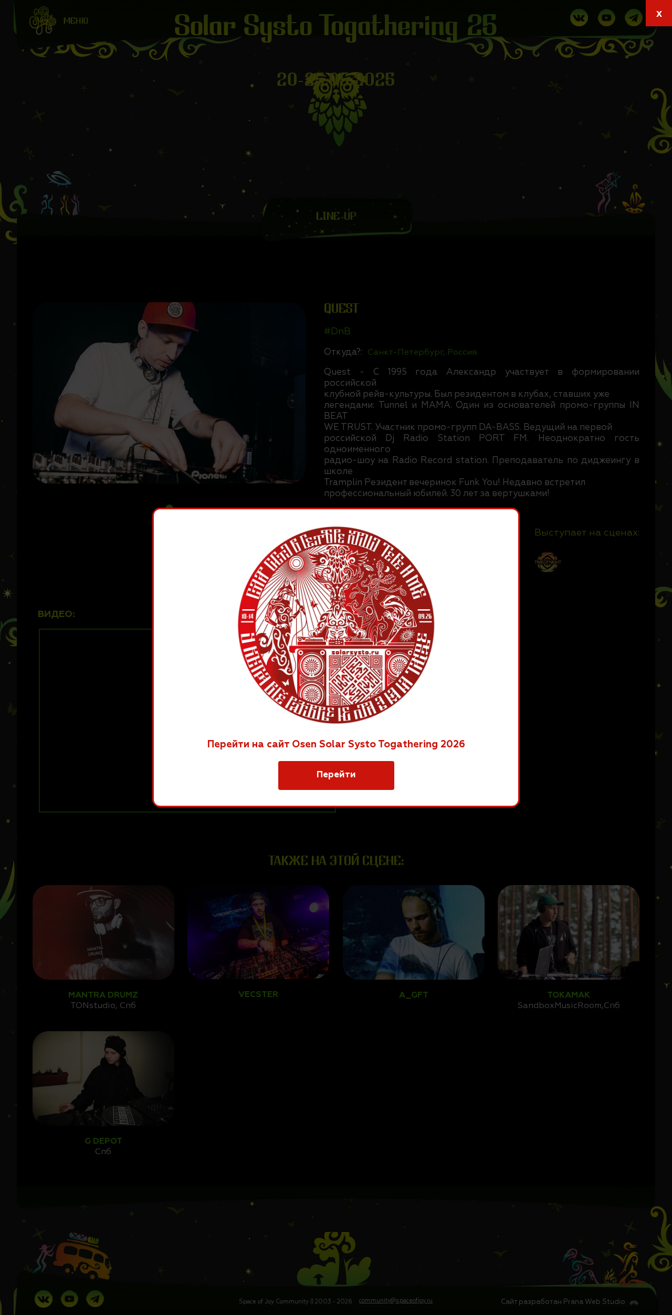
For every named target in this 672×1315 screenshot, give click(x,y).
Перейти (336, 774)
